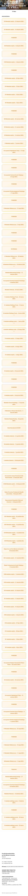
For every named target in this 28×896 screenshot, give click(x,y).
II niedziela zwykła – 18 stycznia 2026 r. (14, 395)
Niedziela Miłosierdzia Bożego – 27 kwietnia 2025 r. (14, 777)
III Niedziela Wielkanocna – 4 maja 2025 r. (14, 761)
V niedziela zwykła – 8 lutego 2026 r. (14, 346)
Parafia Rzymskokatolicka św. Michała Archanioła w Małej (14, 5)
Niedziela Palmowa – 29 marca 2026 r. (14, 289)
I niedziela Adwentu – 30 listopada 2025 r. (14, 460)
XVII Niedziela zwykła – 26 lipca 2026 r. (14, 78)
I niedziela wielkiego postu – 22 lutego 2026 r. (14, 330)
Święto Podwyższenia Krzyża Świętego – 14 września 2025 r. (14, 566)
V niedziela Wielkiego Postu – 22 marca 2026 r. (14, 297)
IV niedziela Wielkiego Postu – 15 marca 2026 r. (14, 306)
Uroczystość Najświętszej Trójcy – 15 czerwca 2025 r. (14, 696)
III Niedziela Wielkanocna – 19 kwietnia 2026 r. (14, 265)
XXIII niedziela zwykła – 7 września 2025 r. (14, 574)
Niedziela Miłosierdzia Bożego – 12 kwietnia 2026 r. (14, 273)
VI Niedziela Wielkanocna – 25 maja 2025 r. (14, 728)
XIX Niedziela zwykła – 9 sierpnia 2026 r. (14, 46)
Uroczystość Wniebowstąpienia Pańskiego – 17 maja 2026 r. (14, 192)
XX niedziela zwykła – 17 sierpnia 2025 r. (14, 598)
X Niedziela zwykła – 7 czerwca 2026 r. (14, 143)
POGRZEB (14, 37)
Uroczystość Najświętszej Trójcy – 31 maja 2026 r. (14, 151)
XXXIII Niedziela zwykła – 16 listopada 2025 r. (14, 484)
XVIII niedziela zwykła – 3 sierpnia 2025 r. (14, 615)
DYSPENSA (14, 249)
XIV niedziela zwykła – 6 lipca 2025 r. (14, 647)
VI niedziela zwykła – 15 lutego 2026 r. (14, 338)
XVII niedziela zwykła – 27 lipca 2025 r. (14, 623)
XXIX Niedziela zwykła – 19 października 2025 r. (14, 525)
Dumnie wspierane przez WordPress (9, 892)
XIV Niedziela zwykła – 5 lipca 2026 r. (14, 102)
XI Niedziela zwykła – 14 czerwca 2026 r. (14, 135)
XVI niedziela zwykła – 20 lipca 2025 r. (14, 631)
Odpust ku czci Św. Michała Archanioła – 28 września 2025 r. (14, 549)
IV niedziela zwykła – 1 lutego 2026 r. (14, 354)
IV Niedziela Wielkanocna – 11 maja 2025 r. (14, 753)
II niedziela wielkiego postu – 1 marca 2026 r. (14, 322)
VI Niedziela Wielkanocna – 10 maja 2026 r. (14, 208)
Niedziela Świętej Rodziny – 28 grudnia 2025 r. (14, 419)
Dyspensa (14, 769)
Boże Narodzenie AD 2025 (14, 428)
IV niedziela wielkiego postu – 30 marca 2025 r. (14, 818)
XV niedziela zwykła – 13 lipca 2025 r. (14, 639)
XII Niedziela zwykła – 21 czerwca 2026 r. (14, 127)
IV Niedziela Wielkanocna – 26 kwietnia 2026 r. (14, 257)
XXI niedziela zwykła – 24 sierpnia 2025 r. (14, 590)
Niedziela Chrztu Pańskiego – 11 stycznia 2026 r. (14, 403)
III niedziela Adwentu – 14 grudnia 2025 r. (14, 444)
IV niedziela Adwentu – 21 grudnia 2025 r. (14, 436)
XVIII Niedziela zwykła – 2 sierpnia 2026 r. (14, 62)
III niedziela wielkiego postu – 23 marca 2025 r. (14, 826)
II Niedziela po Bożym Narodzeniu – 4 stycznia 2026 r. (14, 411)
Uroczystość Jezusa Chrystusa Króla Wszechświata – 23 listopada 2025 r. (14, 476)
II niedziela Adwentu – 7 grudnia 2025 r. (14, 452)
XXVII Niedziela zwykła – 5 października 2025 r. (14, 541)
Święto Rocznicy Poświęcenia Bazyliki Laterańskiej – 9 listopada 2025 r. (14, 493)
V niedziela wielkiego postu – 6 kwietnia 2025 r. (14, 801)
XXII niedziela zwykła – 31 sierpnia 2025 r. (14, 582)
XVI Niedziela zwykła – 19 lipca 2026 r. (14, 86)
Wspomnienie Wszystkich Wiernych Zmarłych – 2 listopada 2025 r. (14, 501)
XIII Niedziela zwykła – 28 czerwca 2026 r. (14, 119)
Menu (14, 11)
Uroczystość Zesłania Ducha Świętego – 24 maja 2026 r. (14, 175)
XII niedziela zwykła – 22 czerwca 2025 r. (14, 680)
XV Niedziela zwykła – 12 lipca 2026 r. (14, 94)
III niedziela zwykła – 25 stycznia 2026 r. (14, 371)
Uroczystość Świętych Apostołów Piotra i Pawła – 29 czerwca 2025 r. (14, 663)
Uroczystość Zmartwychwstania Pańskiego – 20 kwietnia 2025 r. (14, 785)
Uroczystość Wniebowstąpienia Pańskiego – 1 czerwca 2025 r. (14, 720)
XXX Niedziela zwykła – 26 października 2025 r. (14, 517)
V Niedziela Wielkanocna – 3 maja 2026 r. (14, 224)
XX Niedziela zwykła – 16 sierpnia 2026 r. (14, 29)
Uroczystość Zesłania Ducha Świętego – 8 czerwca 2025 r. (14, 712)
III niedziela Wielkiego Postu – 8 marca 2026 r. (14, 314)
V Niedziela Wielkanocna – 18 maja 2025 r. (14, 745)
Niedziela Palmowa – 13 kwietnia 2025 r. (14, 793)
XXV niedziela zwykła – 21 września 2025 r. (14, 558)
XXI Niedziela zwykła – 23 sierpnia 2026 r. (14, 21)
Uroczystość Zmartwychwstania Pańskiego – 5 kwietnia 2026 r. (14, 281)
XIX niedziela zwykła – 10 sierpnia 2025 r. (14, 606)
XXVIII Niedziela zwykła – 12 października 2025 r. (14, 533)
